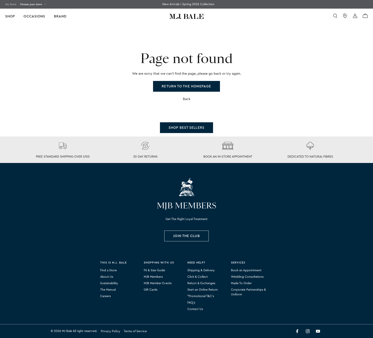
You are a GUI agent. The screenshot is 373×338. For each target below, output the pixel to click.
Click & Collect (197, 276)
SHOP (10, 16)
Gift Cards (150, 289)
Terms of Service (135, 331)
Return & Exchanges (201, 283)
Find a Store (108, 270)
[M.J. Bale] (186, 187)
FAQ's (191, 302)
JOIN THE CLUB (186, 236)
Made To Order (241, 283)
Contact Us (195, 309)
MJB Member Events (158, 283)
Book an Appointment (246, 270)
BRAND (60, 16)
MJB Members (153, 276)
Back (186, 99)
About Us (106, 276)
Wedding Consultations (247, 276)
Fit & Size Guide (154, 270)
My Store (10, 4)
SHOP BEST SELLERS (186, 127)
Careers (105, 296)
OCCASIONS (34, 16)
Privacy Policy (110, 331)
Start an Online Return (202, 289)
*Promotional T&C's (200, 296)
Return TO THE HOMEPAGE (186, 86)
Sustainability (109, 283)
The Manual (108, 289)
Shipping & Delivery (201, 270)
